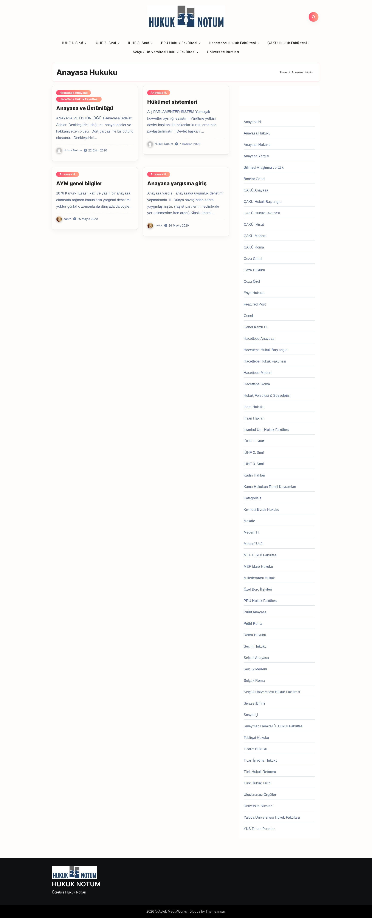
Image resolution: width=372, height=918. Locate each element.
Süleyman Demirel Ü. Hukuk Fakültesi (274, 726)
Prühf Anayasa (255, 612)
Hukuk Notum (73, 150)
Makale (249, 521)
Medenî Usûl (254, 544)
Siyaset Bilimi (254, 703)
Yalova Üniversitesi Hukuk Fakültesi (272, 817)
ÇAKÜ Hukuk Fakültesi (287, 43)
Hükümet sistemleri (172, 102)
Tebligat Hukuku (256, 737)
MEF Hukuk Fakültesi (260, 555)
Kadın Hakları (254, 475)
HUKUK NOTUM (76, 884)
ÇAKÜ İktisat (254, 224)
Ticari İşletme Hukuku (260, 760)
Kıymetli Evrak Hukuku (261, 509)
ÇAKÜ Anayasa (256, 190)
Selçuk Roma (254, 680)
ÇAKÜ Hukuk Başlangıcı (263, 202)
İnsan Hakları (254, 418)
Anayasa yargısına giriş (177, 183)
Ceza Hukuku (254, 270)
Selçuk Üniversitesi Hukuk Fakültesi (164, 52)
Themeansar (215, 911)
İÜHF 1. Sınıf (73, 43)
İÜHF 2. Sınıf (106, 43)
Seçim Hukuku (255, 646)
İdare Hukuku (254, 407)
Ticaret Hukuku (255, 749)
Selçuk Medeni (255, 669)
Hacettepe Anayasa (73, 92)
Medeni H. (252, 532)
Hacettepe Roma (257, 384)
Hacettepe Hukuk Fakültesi (233, 43)
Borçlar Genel (254, 179)
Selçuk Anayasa (256, 658)
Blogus (194, 911)
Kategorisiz (252, 498)
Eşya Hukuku (254, 293)
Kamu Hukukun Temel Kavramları (270, 487)
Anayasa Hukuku (257, 133)
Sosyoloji (251, 715)
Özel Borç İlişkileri (258, 589)
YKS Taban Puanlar (259, 829)
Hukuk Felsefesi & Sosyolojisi (267, 395)
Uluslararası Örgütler (260, 794)
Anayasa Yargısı (256, 156)
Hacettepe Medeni (258, 373)
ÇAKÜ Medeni (255, 236)
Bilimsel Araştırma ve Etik (264, 167)
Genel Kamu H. (256, 327)
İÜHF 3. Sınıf (139, 43)
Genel (248, 316)
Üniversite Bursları (223, 52)
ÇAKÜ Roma (254, 247)
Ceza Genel (253, 259)
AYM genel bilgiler (79, 183)
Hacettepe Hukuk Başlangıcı (266, 350)
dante (67, 219)
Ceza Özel (252, 281)
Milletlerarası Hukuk (259, 578)
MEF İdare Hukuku (258, 566)
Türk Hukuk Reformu (260, 772)
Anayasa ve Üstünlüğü (84, 108)
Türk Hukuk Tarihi (257, 783)
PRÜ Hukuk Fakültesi (179, 43)
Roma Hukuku (255, 635)
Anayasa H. (158, 92)
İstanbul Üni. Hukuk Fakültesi (267, 430)
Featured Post (255, 304)
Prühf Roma (253, 623)
